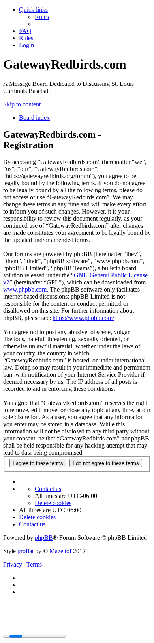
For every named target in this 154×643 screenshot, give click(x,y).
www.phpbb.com (25, 289)
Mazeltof (60, 551)
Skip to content (22, 104)
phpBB (44, 537)
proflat (25, 551)
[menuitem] (42, 16)
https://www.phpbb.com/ (83, 317)
